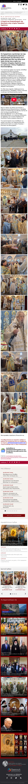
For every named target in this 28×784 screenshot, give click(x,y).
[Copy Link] (12, 28)
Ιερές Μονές (5, 611)
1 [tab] (5, 510)
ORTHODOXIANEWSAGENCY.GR (16, 442)
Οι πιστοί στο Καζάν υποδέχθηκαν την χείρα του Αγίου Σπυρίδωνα (12, 634)
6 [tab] (14, 510)
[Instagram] (21, 4)
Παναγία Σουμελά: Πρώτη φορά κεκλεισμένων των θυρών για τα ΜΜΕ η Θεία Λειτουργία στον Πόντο (14, 614)
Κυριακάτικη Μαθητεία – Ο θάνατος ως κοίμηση (11, 730)
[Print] (14, 28)
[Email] (16, 28)
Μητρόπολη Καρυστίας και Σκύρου (10, 457)
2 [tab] (7, 510)
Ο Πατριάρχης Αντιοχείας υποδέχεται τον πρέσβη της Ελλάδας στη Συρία (12, 655)
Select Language (17, 1)
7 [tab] (16, 510)
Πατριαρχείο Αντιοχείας (6, 652)
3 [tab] (9, 510)
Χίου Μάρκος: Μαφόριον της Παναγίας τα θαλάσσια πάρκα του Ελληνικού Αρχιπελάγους (14, 695)
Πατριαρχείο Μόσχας (5, 631)
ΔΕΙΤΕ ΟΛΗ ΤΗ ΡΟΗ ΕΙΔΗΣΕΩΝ (14, 515)
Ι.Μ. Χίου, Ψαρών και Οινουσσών (8, 693)
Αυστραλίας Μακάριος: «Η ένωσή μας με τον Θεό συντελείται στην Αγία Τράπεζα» (11, 714)
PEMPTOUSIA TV (4, 728)
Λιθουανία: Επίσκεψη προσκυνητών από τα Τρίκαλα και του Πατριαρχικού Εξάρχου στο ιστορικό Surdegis (13, 674)
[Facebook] (18, 4)
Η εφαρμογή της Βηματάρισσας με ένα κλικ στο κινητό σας (14, 755)
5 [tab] (12, 510)
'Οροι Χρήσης (22, 782)
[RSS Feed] (26, 4)
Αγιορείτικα (3, 753)
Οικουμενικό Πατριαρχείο (6, 672)
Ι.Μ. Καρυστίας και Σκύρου (11, 16)
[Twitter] (24, 4)
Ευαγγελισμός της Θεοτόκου (13, 456)
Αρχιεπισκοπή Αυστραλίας (6, 712)
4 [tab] (10, 510)
